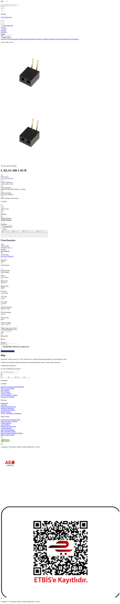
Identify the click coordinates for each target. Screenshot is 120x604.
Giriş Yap (3, 17)
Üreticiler (3, 30)
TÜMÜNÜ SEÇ (6, 248)
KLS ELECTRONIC (7, 256)
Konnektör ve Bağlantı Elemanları (45, 39)
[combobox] (2, 437)
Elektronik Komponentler (27, 39)
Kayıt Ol (9, 17)
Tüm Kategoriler (8, 25)
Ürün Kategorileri (13, 39)
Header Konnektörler (63, 39)
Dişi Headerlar (74, 39)
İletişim (3, 34)
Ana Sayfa (4, 39)
